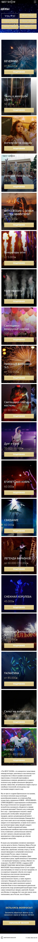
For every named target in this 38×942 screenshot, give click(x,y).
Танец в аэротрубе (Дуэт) (16, 97)
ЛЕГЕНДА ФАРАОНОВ (17, 558)
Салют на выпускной (17, 711)
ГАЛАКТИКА (11, 673)
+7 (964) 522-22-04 (31, 938)
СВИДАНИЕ (11, 520)
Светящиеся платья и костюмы (17, 403)
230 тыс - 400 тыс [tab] (28, 21)
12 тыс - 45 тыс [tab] (10, 16)
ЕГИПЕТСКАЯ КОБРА (17, 482)
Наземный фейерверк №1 (18, 633)
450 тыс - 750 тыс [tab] (10, 27)
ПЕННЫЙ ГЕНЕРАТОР (17, 176)
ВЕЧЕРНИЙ (11, 61)
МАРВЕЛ (9, 750)
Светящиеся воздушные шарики (16, 327)
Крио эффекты (13, 291)
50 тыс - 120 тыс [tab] (28, 16)
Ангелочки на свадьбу (18, 143)
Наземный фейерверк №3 (18, 365)
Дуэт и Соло (11, 444)
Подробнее (19, 72)
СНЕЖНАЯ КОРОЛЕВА (17, 597)
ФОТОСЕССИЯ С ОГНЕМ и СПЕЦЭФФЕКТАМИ (19, 212)
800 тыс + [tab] (28, 27)
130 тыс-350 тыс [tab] (10, 21)
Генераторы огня (15, 252)
